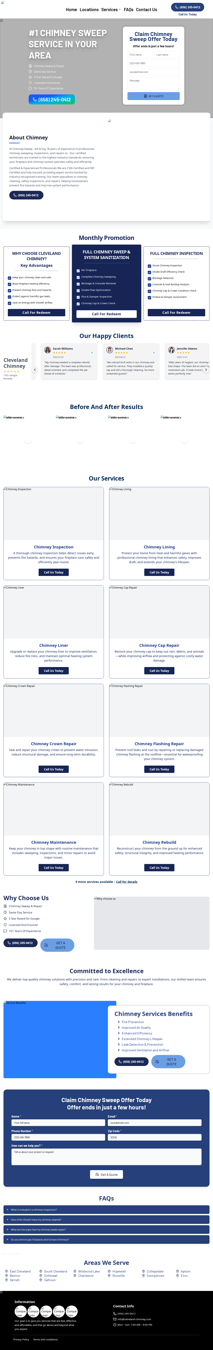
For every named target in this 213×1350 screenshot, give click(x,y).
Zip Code (114, 1131)
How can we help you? (26, 1145)
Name (16, 1116)
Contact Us (146, 9)
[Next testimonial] (206, 369)
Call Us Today (53, 572)
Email (112, 1116)
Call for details (126, 882)
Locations (89, 9)
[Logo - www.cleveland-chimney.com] (27, 9)
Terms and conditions (45, 1339)
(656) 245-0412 (190, 7)
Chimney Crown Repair (54, 743)
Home (71, 9)
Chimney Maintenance (53, 842)
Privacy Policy (21, 1339)
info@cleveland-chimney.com (134, 1319)
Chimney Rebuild (159, 842)
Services (109, 9)
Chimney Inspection (54, 547)
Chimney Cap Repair (159, 645)
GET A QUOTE (156, 96)
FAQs (128, 9)
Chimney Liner (53, 645)
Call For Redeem (36, 312)
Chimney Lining (159, 547)
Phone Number (22, 1131)
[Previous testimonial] (34, 369)
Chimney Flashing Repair (159, 743)
